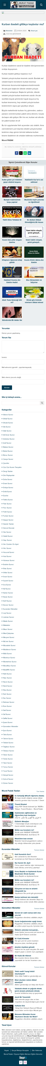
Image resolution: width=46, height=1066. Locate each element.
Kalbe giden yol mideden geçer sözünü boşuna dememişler (12, 182)
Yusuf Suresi (7, 771)
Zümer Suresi (8, 783)
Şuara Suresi (7, 722)
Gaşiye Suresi (8, 520)
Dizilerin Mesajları (22, 821)
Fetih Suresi (7, 512)
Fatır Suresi (7, 504)
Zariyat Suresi (8, 775)
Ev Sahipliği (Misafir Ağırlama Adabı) (29, 796)
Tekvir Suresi (8, 755)
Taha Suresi (7, 735)
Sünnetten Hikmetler (10, 726)
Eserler (5, 496)
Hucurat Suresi (8, 552)
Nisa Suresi (7, 690)
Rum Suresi (7, 706)
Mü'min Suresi (8, 641)
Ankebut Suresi (8, 439)
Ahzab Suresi (8, 423)
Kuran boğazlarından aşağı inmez (28, 921)
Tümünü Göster (39, 850)
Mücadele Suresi (9, 645)
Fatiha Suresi (8, 500)
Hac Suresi (7, 532)
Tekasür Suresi (8, 751)
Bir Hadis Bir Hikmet (23, 956)
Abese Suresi (8, 415)
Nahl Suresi (7, 674)
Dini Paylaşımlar (9, 475)
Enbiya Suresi (8, 488)
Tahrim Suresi (8, 739)
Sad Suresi (7, 710)
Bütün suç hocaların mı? (24, 830)
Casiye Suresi (8, 459)
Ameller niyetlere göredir (25, 947)
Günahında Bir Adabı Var (12, 320)
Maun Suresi (7, 629)
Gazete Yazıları (8, 524)
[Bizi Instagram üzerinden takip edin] (25, 1062)
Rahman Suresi (8, 702)
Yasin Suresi (7, 763)
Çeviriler (6, 463)
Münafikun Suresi (9, 666)
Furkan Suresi (8, 516)
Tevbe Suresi (8, 759)
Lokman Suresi (8, 617)
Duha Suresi (7, 479)
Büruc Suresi (8, 455)
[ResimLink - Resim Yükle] (23, 1058)
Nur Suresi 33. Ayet (22, 863)
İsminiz (4, 357)
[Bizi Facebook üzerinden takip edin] (21, 1062)
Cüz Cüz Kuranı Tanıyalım (12, 467)
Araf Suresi (7, 443)
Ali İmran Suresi (9, 435)
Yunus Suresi (8, 767)
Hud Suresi (7, 556)
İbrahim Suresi (8, 564)
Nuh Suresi (7, 694)
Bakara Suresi (8, 447)
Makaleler (9, 31)
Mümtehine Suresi (9, 662)
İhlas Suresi (7, 569)
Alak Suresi (7, 431)
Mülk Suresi (7, 654)
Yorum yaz (34, 31)
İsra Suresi (7, 585)
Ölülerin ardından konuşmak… (27, 930)
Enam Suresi (7, 483)
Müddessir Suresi (9, 650)
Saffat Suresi (7, 718)
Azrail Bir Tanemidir (22, 997)
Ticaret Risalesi (21, 804)
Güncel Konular (8, 528)
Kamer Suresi (8, 593)
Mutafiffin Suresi (9, 670)
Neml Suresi (7, 686)
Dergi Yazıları (8, 471)
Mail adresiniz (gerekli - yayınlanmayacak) (16, 367)
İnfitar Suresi (7, 573)
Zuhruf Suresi (8, 779)
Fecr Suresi (7, 508)
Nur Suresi (7, 698)
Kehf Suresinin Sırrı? (23, 854)
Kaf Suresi (6, 589)
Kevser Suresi (8, 605)
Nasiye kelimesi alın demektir (26, 897)
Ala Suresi (6, 427)
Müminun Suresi (9, 658)
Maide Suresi (8, 621)
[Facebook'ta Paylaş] (16, 153)
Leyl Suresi (7, 613)
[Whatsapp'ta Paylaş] (25, 153)
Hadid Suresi (8, 536)
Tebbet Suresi (8, 743)
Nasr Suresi (7, 678)
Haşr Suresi (7, 540)
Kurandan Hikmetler (10, 609)
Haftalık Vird (20, 1006)
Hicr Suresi (7, 548)
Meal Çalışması (8, 633)
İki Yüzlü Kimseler (22, 938)
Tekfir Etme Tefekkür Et (12, 220)
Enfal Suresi (7, 492)
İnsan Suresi (7, 577)
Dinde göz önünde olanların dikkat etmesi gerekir (34, 302)
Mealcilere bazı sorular (24, 839)
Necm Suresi (8, 682)
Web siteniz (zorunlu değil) (11, 377)
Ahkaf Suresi (7, 419)
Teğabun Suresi (9, 747)
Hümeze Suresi (8, 560)
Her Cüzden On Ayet (11, 544)
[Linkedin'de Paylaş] (29, 153)
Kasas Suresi (8, 597)
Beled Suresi (8, 451)
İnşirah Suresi (8, 581)
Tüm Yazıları (40, 791)
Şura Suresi (7, 731)
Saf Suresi (6, 714)
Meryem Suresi (8, 637)
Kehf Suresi (7, 601)
